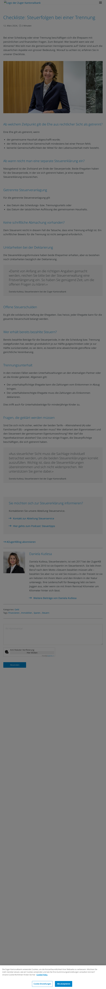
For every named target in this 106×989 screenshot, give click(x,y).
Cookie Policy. (42, 974)
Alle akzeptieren (63, 984)
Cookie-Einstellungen (42, 984)
